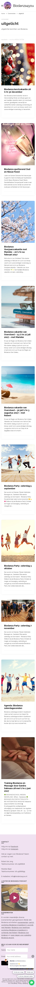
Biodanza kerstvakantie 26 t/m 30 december (17, 90)
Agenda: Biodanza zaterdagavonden (13, 706)
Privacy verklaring (23, 983)
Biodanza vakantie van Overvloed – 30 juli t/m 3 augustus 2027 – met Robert (16, 411)
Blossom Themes (21, 982)
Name (3, 950)
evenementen (23, 922)
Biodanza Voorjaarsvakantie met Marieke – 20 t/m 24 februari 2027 (15, 250)
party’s (31, 922)
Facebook (14, 846)
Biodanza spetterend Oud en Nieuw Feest (17, 170)
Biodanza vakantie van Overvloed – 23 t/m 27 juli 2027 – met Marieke (17, 334)
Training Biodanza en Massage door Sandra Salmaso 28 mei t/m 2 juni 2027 (17, 787)
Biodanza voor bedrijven (21, 927)
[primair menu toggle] (2, 5)
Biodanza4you (23, 6)
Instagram (14, 849)
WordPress (14, 983)
